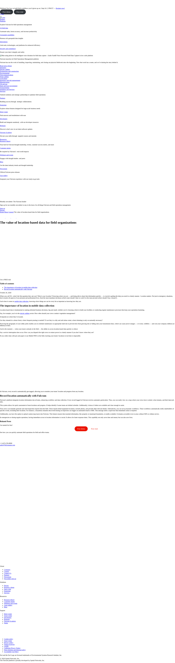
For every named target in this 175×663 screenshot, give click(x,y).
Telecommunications (6, 75)
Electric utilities (5, 69)
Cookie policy (8, 639)
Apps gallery (8, 605)
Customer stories (5, 148)
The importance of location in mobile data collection (20, 287)
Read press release (6, 66)
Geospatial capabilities (7, 35)
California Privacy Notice (12, 648)
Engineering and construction (9, 71)
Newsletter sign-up (10, 579)
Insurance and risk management (10, 80)
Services (2, 91)
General (11, 212)
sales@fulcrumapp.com (7, 445)
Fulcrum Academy (6, 132)
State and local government (8, 86)
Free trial (20, 12)
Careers (6, 571)
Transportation (4, 88)
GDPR (6, 646)
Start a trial (7, 589)
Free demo (6, 12)
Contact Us (7, 573)
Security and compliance (8, 49)
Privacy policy (8, 642)
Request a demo (9, 587)
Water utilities (4, 77)
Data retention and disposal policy (15, 650)
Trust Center (8, 616)
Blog (1, 162)
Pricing (6, 585)
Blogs (6, 212)
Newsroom (3, 169)
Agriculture (3, 78)
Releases (3, 126)
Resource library (5, 141)
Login (2, 14)
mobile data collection (21, 301)
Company (7, 570)
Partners (2, 98)
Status (6, 623)
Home (2, 212)
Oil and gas (3, 84)
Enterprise (3, 105)
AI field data (4, 28)
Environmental (4, 73)
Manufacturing (4, 82)
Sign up (2, 208)
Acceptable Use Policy (11, 652)
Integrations (3, 42)
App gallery (4, 175)
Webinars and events (6, 155)
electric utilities (25, 313)
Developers (3, 119)
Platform (2, 21)
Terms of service (9, 644)
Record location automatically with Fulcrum (18, 289)
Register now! (60, 8)
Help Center (4, 112)
